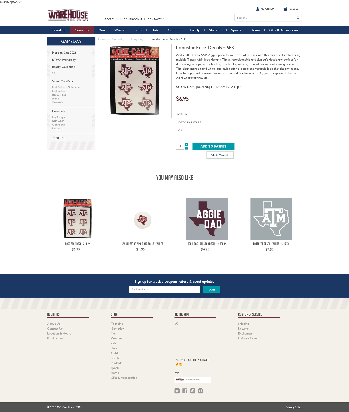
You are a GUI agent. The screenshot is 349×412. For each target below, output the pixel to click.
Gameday (117, 328)
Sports (115, 367)
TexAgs (110, 19)
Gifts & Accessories (124, 377)
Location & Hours (59, 333)
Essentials (58, 111)
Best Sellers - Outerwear (66, 87)
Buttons (56, 128)
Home (115, 372)
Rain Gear (58, 120)
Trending (117, 323)
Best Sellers (58, 90)
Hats (114, 348)
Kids (113, 343)
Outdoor (117, 353)
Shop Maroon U (131, 19)
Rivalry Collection (63, 66)
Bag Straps (58, 117)
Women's (57, 102)
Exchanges (245, 333)
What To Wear (62, 81)
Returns (243, 328)
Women (116, 338)
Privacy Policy (294, 407)
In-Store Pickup (248, 338)
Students (116, 363)
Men (114, 333)
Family (115, 358)
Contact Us (156, 19)
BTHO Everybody (64, 59)
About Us (53, 323)
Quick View (77, 256)
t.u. (53, 72)
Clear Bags (58, 124)
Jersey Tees (59, 94)
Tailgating (58, 137)
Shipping (243, 323)
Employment (55, 338)
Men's (55, 98)
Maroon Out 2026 (64, 52)
